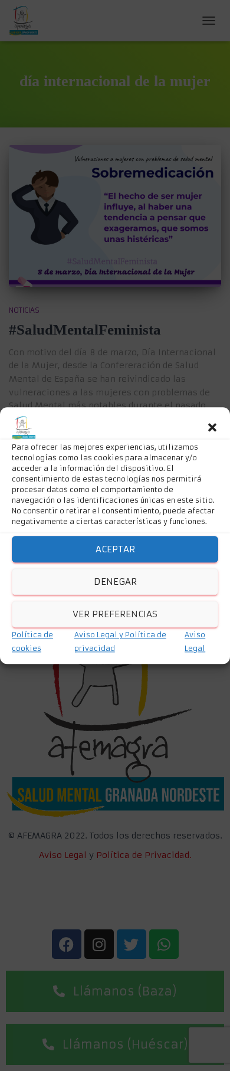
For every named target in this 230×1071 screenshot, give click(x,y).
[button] (212, 428)
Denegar (115, 581)
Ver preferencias (115, 614)
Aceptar (115, 549)
